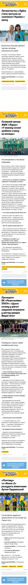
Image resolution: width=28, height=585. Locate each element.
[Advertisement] (14, 101)
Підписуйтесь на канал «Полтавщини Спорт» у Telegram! (15, 282)
